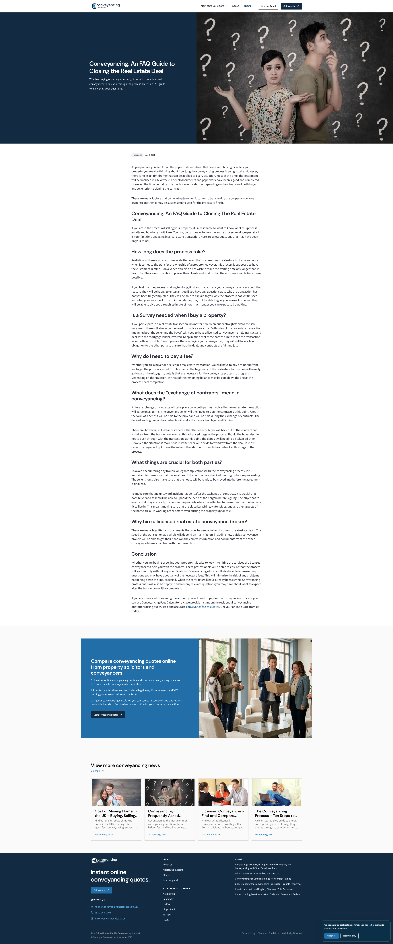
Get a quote (289, 6)
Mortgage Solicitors (212, 6)
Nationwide (169, 893)
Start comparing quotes (105, 714)
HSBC (166, 920)
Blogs (247, 6)
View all (95, 771)
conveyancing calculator (117, 701)
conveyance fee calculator (202, 607)
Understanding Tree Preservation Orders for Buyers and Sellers (267, 894)
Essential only (349, 935)
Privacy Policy (248, 933)
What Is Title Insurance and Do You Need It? (257, 873)
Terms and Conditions (268, 933)
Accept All (331, 935)
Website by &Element (292, 933)
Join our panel (170, 880)
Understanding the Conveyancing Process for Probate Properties (268, 884)
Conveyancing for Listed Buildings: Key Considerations (263, 878)
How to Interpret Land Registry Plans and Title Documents (264, 889)
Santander (168, 899)
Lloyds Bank (169, 909)
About (235, 6)
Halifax (166, 904)
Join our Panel (268, 6)
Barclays (167, 914)
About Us (167, 864)
